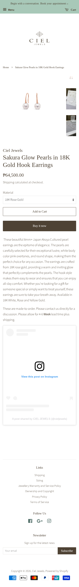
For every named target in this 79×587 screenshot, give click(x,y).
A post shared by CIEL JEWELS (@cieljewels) (39, 418)
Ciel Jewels (38, 571)
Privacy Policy (39, 497)
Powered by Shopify (56, 571)
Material (8, 192)
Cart (73, 9)
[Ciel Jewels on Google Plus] (40, 522)
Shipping (8, 182)
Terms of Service (39, 502)
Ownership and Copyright (39, 491)
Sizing (39, 481)
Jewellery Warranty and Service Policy (39, 486)
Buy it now (39, 225)
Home (6, 67)
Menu (10, 10)
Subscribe (67, 550)
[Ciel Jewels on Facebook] (30, 522)
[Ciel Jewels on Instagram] (49, 522)
